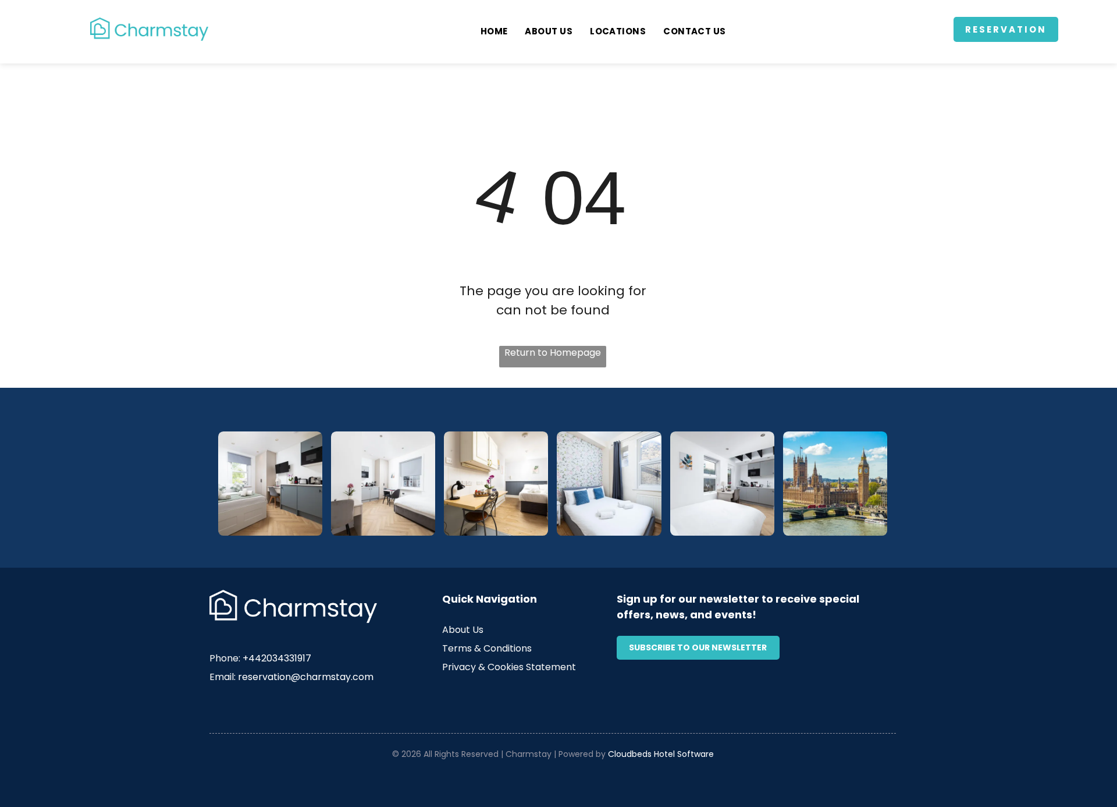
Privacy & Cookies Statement (509, 667)
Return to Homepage (552, 352)
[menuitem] (494, 31)
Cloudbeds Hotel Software (661, 754)
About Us (462, 629)
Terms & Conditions (487, 648)
